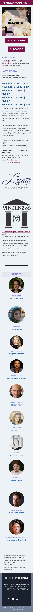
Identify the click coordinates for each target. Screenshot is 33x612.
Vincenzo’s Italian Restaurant (11, 162)
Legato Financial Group (10, 160)
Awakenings (6, 61)
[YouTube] (17, 599)
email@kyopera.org (20, 588)
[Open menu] (29, 2)
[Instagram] (13, 599)
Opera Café (6, 63)
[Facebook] (8, 599)
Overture (5, 65)
